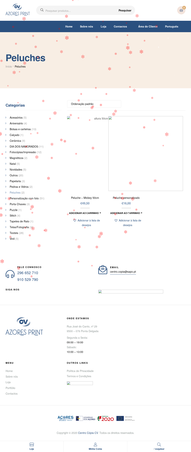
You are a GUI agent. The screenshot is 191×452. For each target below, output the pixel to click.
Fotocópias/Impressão (23, 152)
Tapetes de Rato (19, 221)
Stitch (13, 215)
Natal (13, 164)
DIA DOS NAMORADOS (24, 146)
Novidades (16, 169)
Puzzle (14, 210)
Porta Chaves (18, 204)
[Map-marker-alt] (33, 293)
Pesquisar (125, 10)
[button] (86, 222)
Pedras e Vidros (19, 187)
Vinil (12, 238)
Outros (14, 175)
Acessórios (16, 117)
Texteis (14, 233)
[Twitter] (20, 293)
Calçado (14, 135)
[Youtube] (13, 293)
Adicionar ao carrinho (84, 213)
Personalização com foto (24, 198)
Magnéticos (16, 158)
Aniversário (16, 123)
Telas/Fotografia (19, 227)
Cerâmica (15, 141)
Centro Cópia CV (88, 433)
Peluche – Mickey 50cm (85, 198)
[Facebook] (7, 293)
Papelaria (15, 181)
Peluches (15, 192)
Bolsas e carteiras (20, 129)
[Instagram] (27, 293)
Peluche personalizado (126, 198)
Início (9, 66)
